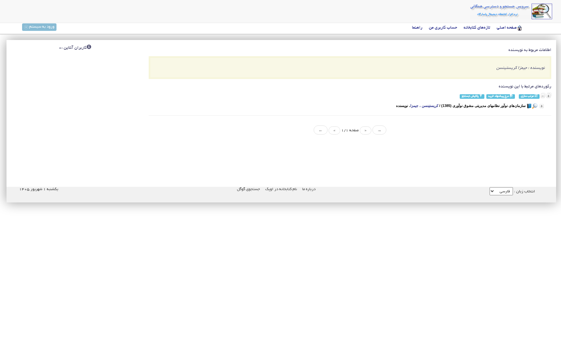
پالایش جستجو (470, 96)
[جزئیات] (542, 106)
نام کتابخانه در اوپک (281, 189)
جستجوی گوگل (248, 189)
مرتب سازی (527, 96)
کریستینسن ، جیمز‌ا (424, 106)
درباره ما (309, 189)
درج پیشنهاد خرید (499, 96)
